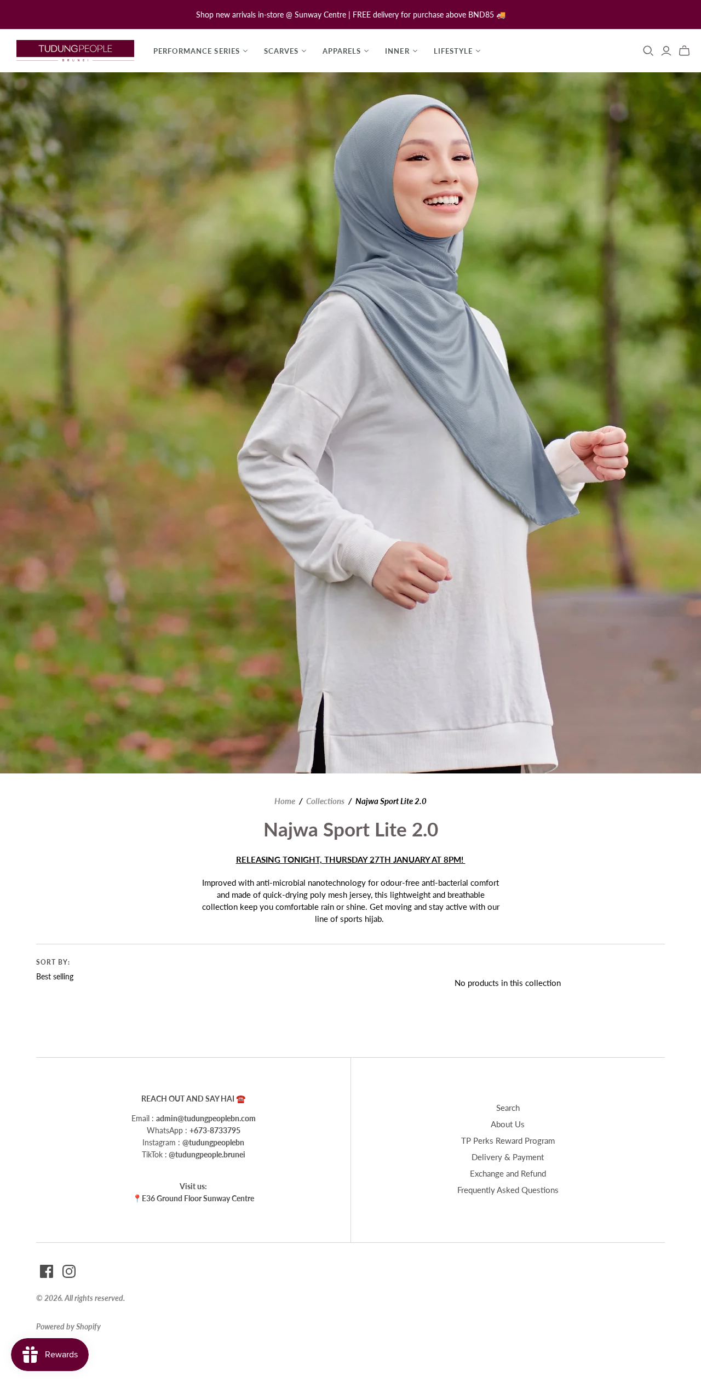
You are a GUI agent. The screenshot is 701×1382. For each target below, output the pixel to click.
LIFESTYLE (453, 51)
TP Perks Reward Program (508, 1140)
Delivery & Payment (508, 1157)
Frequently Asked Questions (508, 1190)
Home (284, 801)
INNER (397, 51)
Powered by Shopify (68, 1326)
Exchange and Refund (508, 1173)
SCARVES (281, 51)
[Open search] (648, 50)
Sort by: (53, 962)
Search (508, 1108)
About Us (508, 1124)
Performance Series (196, 51)
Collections (325, 801)
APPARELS (342, 51)
